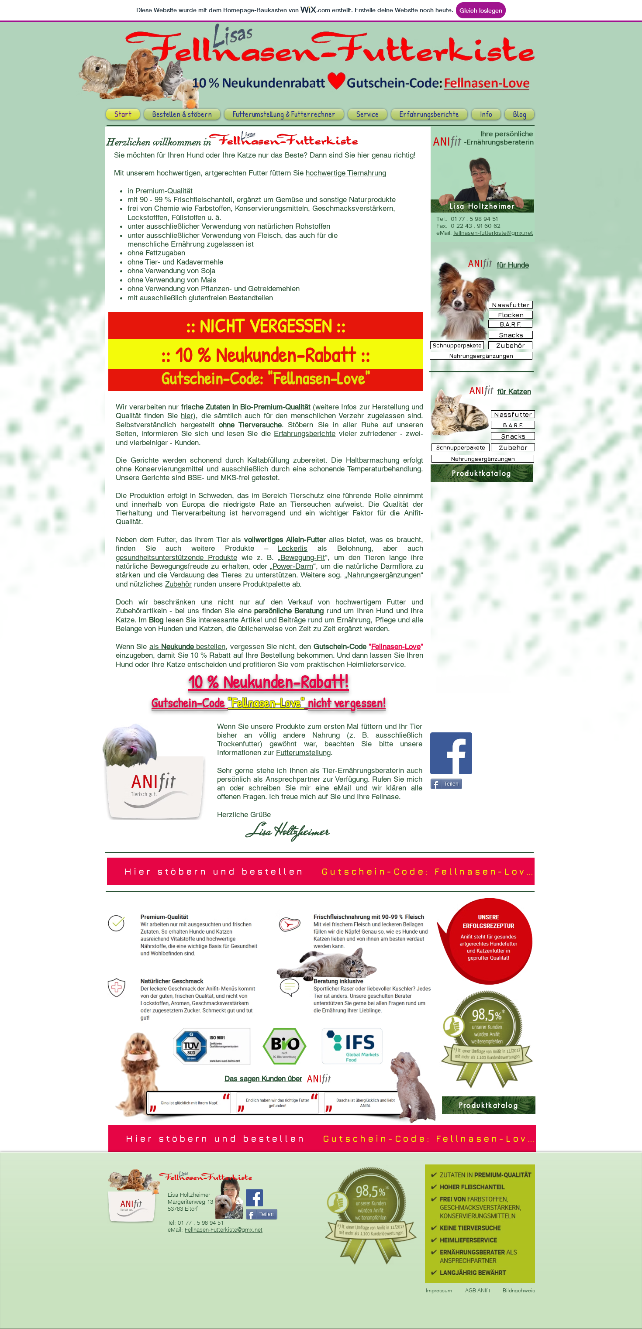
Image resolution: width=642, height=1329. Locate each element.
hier (187, 415)
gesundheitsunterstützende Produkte (176, 557)
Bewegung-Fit (302, 557)
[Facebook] (451, 753)
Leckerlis (292, 548)
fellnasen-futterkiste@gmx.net (493, 232)
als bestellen (187, 646)
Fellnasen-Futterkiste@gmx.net (223, 1229)
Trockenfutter (238, 743)
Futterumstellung (303, 752)
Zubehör (178, 584)
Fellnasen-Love (396, 646)
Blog (156, 619)
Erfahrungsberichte (304, 433)
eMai (341, 787)
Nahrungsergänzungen (384, 574)
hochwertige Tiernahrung (346, 172)
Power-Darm (293, 566)
